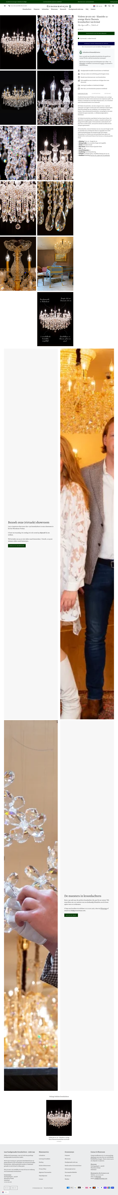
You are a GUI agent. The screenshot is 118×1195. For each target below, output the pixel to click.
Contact (41, 1179)
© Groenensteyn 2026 (37, 1188)
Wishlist (67, 1179)
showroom (93, 1157)
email (102, 63)
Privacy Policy (42, 1169)
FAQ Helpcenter (43, 1176)
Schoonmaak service (70, 1169)
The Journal (68, 1176)
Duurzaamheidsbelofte (71, 1172)
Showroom (67, 1159)
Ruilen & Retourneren (44, 1165)
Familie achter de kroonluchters (73, 1165)
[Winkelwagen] (113, 6)
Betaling (41, 1162)
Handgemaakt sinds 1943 (71, 1162)
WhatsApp (82, 63)
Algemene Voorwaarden (45, 1172)
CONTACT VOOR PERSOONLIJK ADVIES (96, 43)
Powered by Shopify (48, 1188)
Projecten (67, 1155)
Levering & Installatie (44, 1159)
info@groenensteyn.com (100, 1178)
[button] (109, 6)
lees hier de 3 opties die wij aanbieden (100, 155)
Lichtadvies (42, 1155)
